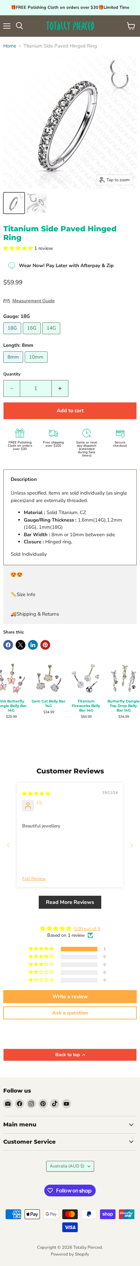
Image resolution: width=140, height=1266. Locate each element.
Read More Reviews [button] (70, 902)
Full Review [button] (34, 879)
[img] (36, 794)
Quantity (12, 374)
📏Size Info (22, 594)
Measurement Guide (33, 300)
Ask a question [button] (70, 1012)
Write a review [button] (70, 996)
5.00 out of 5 (87, 929)
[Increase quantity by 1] (60, 388)
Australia (67, 1166)
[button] (18, 248)
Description (24, 479)
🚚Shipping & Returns (34, 614)
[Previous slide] (8, 845)
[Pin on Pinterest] (45, 645)
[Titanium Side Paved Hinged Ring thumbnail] (14, 203)
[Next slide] (131, 845)
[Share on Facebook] (8, 645)
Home (9, 46)
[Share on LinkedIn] (33, 645)
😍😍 (16, 574)
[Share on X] (20, 645)
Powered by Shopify (70, 1254)
